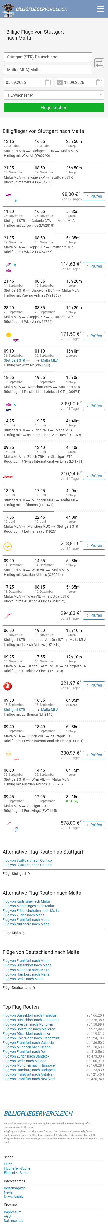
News (8, 1192)
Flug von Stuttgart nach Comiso (27, 860)
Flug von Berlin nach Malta (23, 979)
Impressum (12, 1212)
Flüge (8, 1164)
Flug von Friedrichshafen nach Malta (31, 910)
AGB (7, 1216)
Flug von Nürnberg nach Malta (26, 924)
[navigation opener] (100, 9)
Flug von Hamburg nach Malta (26, 974)
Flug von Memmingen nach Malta (28, 906)
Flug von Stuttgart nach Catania (27, 865)
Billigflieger (10, 1131)
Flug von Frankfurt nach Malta (26, 920)
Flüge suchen (54, 107)
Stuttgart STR (15, 360)
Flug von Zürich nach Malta (24, 915)
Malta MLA (49, 360)
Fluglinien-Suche (16, 1173)
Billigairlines (64, 1135)
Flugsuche (37, 1131)
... (33, 360)
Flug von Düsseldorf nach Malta (27, 965)
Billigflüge (37, 1135)
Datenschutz (14, 1221)
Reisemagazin (15, 1188)
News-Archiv (13, 1197)
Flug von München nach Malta (26, 970)
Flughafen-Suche (17, 1168)
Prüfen (96, 196)
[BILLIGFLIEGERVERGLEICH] (34, 14)
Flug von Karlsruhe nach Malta (26, 901)
